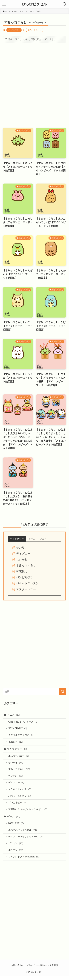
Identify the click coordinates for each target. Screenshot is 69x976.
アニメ (13, 714)
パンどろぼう (17, 802)
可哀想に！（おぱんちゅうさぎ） (27, 809)
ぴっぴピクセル (34, 4)
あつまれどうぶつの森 (22, 830)
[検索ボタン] (65, 4)
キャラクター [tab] (17, 538)
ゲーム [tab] (31, 538)
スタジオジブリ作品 (20, 735)
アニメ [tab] (43, 538)
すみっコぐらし (19, 769)
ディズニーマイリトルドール (25, 836)
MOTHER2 (16, 823)
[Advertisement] (34, 87)
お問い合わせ (17, 965)
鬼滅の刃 (15, 742)
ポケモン (15, 850)
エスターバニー (18, 756)
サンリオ (15, 762)
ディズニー (16, 782)
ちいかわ (15, 776)
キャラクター (14, 30)
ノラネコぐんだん (19, 789)
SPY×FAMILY (17, 728)
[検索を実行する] (62, 691)
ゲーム (13, 816)
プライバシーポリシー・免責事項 (42, 965)
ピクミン (15, 843)
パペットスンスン (19, 796)
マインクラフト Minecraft (24, 856)
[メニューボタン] (4, 4)
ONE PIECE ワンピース (23, 722)
